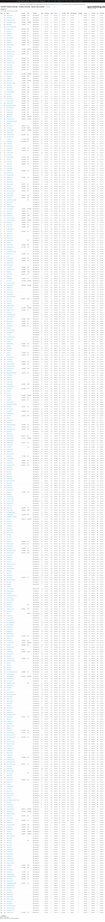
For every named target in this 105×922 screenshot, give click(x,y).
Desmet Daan (9, 301)
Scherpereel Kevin (10, 188)
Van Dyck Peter (10, 145)
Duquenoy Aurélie (10, 620)
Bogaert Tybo (9, 163)
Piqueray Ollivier (10, 546)
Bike (55, 1)
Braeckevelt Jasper (10, 678)
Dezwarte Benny (10, 811)
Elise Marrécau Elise (11, 674)
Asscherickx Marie (10, 676)
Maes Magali (9, 593)
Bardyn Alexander (10, 413)
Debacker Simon (10, 262)
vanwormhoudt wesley (11, 314)
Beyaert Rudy (9, 483)
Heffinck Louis (9, 698)
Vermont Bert (9, 96)
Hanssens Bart (9, 289)
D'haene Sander (10, 132)
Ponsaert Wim (9, 226)
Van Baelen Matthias (11, 874)
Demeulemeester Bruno (11, 296)
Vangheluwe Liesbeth (11, 683)
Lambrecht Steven (10, 458)
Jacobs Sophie (9, 680)
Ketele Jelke (9, 687)
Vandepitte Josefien (10, 465)
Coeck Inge (9, 298)
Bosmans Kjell (9, 179)
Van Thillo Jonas (10, 878)
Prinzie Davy (9, 47)
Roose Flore (9, 539)
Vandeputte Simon (10, 247)
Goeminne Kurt (10, 602)
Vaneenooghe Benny (11, 364)
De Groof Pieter (10, 148)
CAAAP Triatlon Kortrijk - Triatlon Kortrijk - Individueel (31, 1)
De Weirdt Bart (9, 478)
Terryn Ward (9, 161)
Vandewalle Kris (10, 462)
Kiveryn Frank (9, 150)
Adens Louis (9, 573)
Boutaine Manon (10, 530)
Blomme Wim (9, 845)
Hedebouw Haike (10, 442)
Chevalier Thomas (10, 685)
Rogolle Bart (9, 494)
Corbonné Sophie (10, 806)
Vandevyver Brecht (10, 386)
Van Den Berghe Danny (11, 737)
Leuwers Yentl (9, 615)
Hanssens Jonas (10, 489)
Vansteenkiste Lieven (11, 337)
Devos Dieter (9, 474)
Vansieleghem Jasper (11, 83)
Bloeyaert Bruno (10, 339)
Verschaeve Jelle (10, 503)
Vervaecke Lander (10, 654)
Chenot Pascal (9, 757)
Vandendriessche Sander (11, 199)
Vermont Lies (9, 815)
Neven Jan (9, 867)
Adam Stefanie (9, 87)
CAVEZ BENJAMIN (10, 92)
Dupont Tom (9, 586)
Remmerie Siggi (10, 208)
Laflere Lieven (9, 231)
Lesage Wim (9, 399)
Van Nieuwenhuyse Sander (12, 121)
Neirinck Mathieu (10, 624)
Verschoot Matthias (10, 316)
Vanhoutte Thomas (10, 658)
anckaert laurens (10, 496)
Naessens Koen (10, 202)
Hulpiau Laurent (10, 822)
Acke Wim (9, 355)
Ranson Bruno (9, 197)
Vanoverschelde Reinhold (11, 595)
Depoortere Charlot (10, 725)
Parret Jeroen (9, 505)
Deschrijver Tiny (10, 433)
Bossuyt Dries (9, 485)
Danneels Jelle (9, 388)
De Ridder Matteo (10, 157)
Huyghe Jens (9, 303)
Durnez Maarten (10, 112)
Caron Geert (9, 280)
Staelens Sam (9, 604)
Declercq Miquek (10, 294)
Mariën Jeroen (9, 235)
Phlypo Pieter (9, 541)
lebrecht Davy (9, 638)
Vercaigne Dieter (10, 912)
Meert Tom (9, 415)
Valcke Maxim (9, 901)
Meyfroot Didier (10, 98)
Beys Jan (8, 613)
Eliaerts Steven (9, 746)
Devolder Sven (9, 521)
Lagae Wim (9, 346)
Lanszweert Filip (10, 361)
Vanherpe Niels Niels (11, 761)
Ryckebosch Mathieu (11, 660)
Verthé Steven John (10, 748)
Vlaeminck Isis (9, 640)
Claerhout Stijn (9, 557)
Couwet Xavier (9, 65)
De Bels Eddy (9, 865)
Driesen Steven (10, 779)
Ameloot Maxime (10, 712)
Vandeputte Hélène (10, 591)
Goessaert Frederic (10, 863)
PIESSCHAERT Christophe (12, 404)
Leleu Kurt (9, 242)
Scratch (75, 1)
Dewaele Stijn (9, 377)
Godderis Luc (9, 492)
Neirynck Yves (9, 791)
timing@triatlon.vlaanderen (55, 4)
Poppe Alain (9, 271)
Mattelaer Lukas (10, 451)
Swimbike (59, 1)
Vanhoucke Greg (10, 420)
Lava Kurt (8, 352)
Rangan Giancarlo (10, 636)
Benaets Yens (9, 842)
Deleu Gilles (9, 471)
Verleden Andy (9, 213)
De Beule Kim (9, 570)
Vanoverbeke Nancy (10, 759)
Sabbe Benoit (9, 370)
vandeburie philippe (10, 206)
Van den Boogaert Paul (11, 876)
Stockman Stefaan (10, 44)
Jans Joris (9, 739)
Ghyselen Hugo (10, 651)
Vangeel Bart (9, 649)
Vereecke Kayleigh (10, 732)
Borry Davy (9, 123)
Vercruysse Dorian (10, 692)
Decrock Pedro (9, 730)
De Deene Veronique (11, 809)
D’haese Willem (10, 627)
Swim (48, 1)
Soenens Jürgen (10, 510)
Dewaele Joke (9, 775)
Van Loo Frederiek (10, 588)
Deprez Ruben (9, 69)
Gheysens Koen (10, 238)
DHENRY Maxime (10, 229)
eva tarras (9, 784)
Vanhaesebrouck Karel (11, 905)
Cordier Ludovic (10, 382)
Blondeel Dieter (10, 752)
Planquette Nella (10, 881)
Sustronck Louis (10, 707)
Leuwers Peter (9, 114)
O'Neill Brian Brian (10, 136)
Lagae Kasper (9, 17)
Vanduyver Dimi (10, 103)
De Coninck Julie (10, 818)
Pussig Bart (9, 645)
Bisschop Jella (9, 833)
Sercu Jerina (9, 406)
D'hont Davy (9, 669)
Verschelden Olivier (10, 910)
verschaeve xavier (10, 501)
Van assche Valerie (10, 642)
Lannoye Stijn (9, 267)
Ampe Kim (9, 519)
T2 (63, 1)
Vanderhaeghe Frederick (11, 373)
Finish (70, 1)
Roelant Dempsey (10, 899)
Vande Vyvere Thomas (11, 564)
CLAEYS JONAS (10, 514)
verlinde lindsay (10, 716)
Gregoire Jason (10, 177)
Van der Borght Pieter (11, 622)
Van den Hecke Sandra (11, 764)
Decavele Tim (9, 728)
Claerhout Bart (9, 606)
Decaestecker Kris (10, 269)
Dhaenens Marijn (10, 357)
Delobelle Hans (10, 287)
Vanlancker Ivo (9, 154)
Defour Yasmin (9, 577)
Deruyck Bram (9, 67)
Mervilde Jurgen (10, 172)
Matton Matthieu (10, 181)
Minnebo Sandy (10, 265)
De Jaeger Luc (9, 127)
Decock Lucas (9, 110)
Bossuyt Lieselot (10, 184)
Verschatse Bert (10, 307)
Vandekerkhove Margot (11, 105)
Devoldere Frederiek (11, 220)
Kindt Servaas (9, 359)
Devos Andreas (10, 74)
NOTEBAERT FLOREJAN (11, 516)
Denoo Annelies (10, 773)
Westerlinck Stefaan (10, 568)
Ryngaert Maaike (10, 195)
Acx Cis (8, 256)
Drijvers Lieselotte (10, 786)
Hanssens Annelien (10, 609)
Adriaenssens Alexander (11, 694)
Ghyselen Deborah (10, 130)
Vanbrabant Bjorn (10, 285)
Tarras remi (9, 334)
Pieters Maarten (10, 896)
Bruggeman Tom (10, 29)
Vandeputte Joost (10, 310)
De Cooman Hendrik (11, 283)
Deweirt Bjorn (9, 411)
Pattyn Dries (9, 582)
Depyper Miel (9, 42)
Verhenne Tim (9, 523)
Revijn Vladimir (9, 872)
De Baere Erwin (10, 384)
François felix (9, 166)
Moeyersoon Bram (10, 552)
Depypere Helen (10, 701)
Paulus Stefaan (10, 869)
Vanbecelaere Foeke (11, 51)
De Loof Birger (9, 723)
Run (67, 1)
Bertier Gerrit (9, 537)
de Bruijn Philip (9, 768)
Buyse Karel (9, 656)
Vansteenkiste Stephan (11, 424)
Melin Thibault (9, 890)
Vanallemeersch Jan (10, 62)
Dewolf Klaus (9, 528)
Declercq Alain (9, 467)
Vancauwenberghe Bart (11, 550)
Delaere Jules (9, 312)
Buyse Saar (9, 719)
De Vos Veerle (9, 703)
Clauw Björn (9, 328)
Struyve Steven (10, 487)
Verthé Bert (9, 797)
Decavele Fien (9, 788)
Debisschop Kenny (10, 107)
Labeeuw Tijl (9, 820)
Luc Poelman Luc (10, 721)
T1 (51, 1)
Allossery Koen (9, 116)
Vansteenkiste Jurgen (11, 429)
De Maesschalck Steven (11, 251)
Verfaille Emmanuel (10, 119)
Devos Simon (9, 49)
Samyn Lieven (9, 211)
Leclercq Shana (10, 750)
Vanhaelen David (10, 543)
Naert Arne (9, 393)
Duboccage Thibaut (10, 600)
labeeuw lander (10, 629)
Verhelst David (9, 575)
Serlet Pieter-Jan (10, 253)
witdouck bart (9, 422)
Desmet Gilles (9, 348)
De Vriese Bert (9, 851)
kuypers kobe (9, 667)
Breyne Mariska (10, 321)
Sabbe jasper (9, 24)
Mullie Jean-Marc (10, 894)
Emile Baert (9, 584)
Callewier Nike (9, 755)
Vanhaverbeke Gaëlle (11, 512)
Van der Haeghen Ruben (11, 26)
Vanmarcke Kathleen (11, 480)
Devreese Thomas (10, 858)
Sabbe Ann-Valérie (10, 770)
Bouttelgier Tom (10, 631)
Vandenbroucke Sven (11, 20)
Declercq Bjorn (9, 141)
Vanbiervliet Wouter (10, 217)
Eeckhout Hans (10, 559)
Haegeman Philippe (10, 305)
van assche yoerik (10, 453)
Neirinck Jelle (9, 507)
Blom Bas (8, 417)
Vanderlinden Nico (10, 175)
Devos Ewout (9, 431)
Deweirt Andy (9, 456)
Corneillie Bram (10, 525)
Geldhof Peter (9, 204)
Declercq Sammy (10, 854)
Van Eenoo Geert (10, 240)
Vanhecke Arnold (10, 795)
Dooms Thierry (9, 224)
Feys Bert (8, 186)
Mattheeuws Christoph (11, 579)
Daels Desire (9, 395)
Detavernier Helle (10, 402)
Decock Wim (9, 350)
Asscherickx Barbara (11, 813)
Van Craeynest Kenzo (11, 330)
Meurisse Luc (9, 561)
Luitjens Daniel (9, 444)
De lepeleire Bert (10, 849)
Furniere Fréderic (10, 860)
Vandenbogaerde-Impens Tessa (13, 800)
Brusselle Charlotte (10, 647)
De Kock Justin (9, 379)
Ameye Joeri (9, 31)
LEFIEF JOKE (9, 274)
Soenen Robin (9, 80)
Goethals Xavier (10, 449)
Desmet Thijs (9, 611)
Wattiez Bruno (9, 802)
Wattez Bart (9, 276)
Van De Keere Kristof (11, 190)
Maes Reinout (9, 249)
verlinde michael (10, 152)
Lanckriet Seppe (10, 258)
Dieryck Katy (9, 705)
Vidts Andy (9, 341)
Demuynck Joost (10, 408)
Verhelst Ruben (10, 244)
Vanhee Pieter (9, 35)
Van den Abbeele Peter (11, 714)
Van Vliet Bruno (10, 903)
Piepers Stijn (9, 476)
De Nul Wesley (9, 375)
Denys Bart (9, 390)
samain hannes (10, 566)
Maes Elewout (9, 33)
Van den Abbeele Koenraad (12, 671)
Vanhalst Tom (9, 426)
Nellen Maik (9, 76)
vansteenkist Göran (10, 134)
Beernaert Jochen (10, 101)
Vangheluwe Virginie (10, 743)
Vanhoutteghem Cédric (11, 22)
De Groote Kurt (10, 469)
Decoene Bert (9, 58)
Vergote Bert (9, 78)
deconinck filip (9, 856)
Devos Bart (9, 831)
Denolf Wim (9, 397)
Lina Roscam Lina (10, 804)
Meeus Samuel (9, 215)
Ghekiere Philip (10, 233)
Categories (80, 1)
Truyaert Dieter (9, 143)
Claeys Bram (9, 847)
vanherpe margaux (10, 498)
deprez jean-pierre (10, 440)
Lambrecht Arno (10, 60)
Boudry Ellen (9, 534)
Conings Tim (9, 139)
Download (3, 915)
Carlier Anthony (10, 319)
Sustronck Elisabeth (10, 741)
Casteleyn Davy (10, 325)
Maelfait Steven (10, 278)
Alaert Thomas (9, 838)
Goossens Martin (10, 618)
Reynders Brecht (10, 38)
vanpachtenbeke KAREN (11, 883)
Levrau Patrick (9, 696)
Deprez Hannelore (10, 438)
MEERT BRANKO (10, 633)
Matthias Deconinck (10, 887)
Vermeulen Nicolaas (10, 908)
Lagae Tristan (9, 555)
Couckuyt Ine (9, 94)
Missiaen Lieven (10, 892)
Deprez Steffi (9, 766)
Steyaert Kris (9, 40)
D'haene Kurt (9, 460)
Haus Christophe (10, 597)
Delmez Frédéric (10, 829)
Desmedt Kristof (10, 56)
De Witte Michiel (10, 260)
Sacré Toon (9, 689)
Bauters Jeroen (10, 89)
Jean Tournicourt (10, 532)
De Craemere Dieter (10, 824)
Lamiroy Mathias (10, 777)
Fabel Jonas (9, 710)
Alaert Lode (9, 662)
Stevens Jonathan (10, 793)
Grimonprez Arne (10, 292)
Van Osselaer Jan (10, 548)
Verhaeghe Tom (10, 222)
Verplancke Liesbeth (10, 885)
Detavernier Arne (10, 71)
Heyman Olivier (10, 168)
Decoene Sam (9, 170)
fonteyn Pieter (9, 323)
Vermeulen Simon (10, 368)
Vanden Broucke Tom (11, 366)
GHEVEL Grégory (10, 343)
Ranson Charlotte (10, 435)
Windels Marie (9, 782)
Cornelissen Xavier (10, 53)
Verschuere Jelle (10, 193)
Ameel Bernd (9, 840)
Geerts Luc (9, 159)
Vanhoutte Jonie (10, 125)
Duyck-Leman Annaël (11, 836)
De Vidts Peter (9, 827)
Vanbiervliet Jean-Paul (11, 734)
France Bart (9, 447)
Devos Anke (9, 665)
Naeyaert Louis (10, 15)
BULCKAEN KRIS (10, 332)
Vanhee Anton (9, 85)
